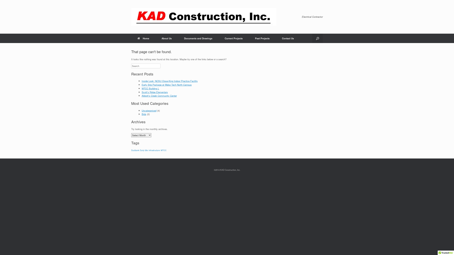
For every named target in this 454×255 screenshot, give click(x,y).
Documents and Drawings (198, 38)
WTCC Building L (150, 88)
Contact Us (288, 38)
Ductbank (135, 150)
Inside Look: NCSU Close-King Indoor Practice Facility (170, 81)
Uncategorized (149, 110)
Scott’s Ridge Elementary (155, 92)
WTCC (164, 150)
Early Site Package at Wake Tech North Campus (167, 84)
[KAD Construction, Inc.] (203, 17)
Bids (144, 114)
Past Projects (262, 38)
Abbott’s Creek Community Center (159, 95)
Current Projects (234, 38)
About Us (167, 38)
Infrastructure (154, 150)
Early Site (144, 150)
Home (146, 38)
